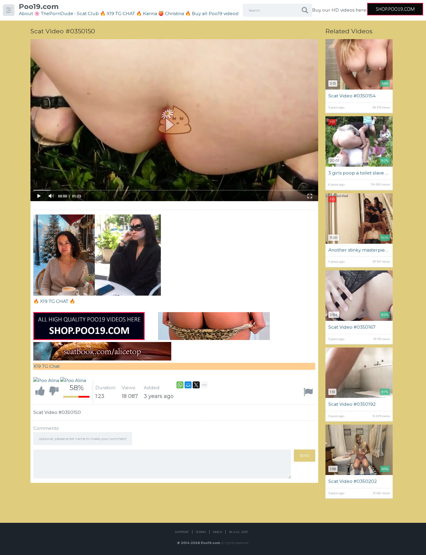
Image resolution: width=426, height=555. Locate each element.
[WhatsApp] (179, 384)
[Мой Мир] (188, 384)
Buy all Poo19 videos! (215, 13)
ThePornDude (57, 13)
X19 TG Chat (46, 366)
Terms (201, 532)
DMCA (217, 532)
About (26, 13)
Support (182, 532)
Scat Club (88, 13)
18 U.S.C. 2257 (238, 532)
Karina (150, 13)
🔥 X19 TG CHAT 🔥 (121, 13)
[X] (196, 384)
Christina (174, 13)
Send (305, 455)
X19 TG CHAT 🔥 (57, 301)
